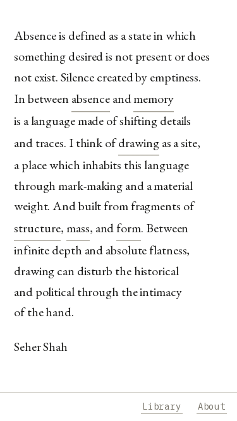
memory (153, 98)
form (128, 228)
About (212, 406)
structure (37, 228)
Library (161, 406)
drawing (138, 142)
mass (78, 228)
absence (90, 98)
